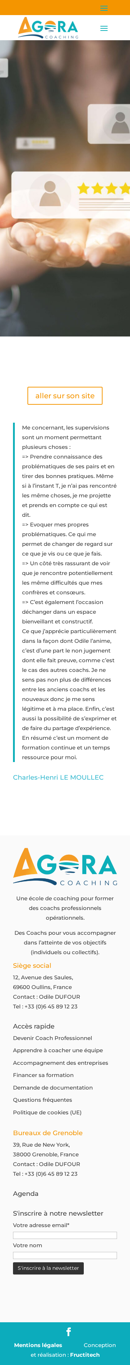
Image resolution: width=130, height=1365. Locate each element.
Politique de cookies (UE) (47, 1112)
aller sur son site (65, 395)
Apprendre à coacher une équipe (58, 1050)
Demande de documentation (53, 1087)
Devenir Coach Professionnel (52, 1038)
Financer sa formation (43, 1075)
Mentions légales (38, 1345)
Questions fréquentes (42, 1099)
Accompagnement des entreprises (60, 1062)
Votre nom (27, 1245)
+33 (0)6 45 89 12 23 (51, 1006)
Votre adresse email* (41, 1225)
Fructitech (85, 1354)
